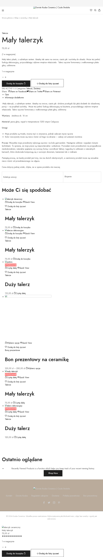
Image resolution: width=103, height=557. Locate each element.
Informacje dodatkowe (14, 97)
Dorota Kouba (22, 495)
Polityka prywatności (71, 495)
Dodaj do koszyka (15, 83)
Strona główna (7, 18)
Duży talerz (17, 284)
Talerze (5, 33)
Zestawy (37, 88)
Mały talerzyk (19, 218)
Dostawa (55, 495)
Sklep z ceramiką (20, 18)
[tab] (53, 94)
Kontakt (9, 495)
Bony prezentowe (12, 350)
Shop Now (53, 473)
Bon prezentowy (90, 495)
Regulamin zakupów (39, 495)
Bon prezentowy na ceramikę (37, 359)
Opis (7, 94)
